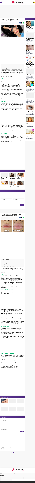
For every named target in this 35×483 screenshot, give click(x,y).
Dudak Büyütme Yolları (5, 264)
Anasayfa (3, 20)
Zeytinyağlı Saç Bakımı (4, 185)
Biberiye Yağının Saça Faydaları (4, 178)
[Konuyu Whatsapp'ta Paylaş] (23, 22)
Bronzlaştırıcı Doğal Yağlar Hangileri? (30, 99)
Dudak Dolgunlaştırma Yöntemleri (6, 263)
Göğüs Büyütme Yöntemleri (19, 404)
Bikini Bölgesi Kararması (11, 412)
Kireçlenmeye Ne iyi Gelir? (30, 74)
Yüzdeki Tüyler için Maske (30, 86)
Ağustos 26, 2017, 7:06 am (9, 447)
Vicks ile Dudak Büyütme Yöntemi (6, 265)
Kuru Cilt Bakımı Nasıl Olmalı (29, 123)
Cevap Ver (22, 447)
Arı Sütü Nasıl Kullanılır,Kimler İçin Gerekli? (29, 136)
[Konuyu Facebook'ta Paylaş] (20, 22)
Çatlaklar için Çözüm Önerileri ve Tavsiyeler (29, 27)
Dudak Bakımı (6, 215)
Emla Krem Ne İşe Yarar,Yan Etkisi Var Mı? (30, 39)
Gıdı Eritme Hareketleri (3, 412)
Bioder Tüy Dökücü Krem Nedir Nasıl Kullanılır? (12, 405)
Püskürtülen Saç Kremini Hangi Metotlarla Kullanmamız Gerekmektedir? (12, 70)
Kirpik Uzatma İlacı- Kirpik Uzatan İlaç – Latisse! (30, 111)
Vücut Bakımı (7, 217)
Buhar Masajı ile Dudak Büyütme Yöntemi (8, 266)
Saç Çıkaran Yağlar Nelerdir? (20, 178)
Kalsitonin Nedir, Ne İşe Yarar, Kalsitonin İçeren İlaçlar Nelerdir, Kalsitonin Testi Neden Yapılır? (30, 64)
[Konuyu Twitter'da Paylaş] (21, 22)
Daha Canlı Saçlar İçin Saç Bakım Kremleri (12, 178)
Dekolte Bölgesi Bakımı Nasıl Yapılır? (4, 404)
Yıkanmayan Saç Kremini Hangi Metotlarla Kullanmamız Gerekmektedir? (12, 69)
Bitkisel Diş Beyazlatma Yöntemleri (19, 413)
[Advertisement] (17, 11)
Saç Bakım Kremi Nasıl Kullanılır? (6, 67)
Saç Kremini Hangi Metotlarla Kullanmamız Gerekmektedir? (10, 68)
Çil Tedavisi (27, 50)
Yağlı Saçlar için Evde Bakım (12, 186)
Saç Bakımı (6, 20)
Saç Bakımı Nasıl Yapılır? (19, 186)
